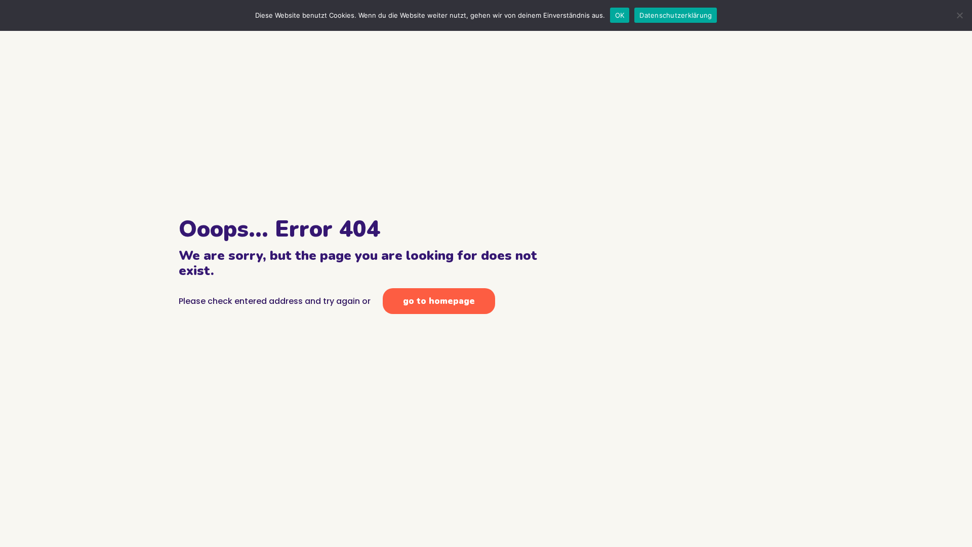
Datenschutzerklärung (675, 15)
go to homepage (439, 301)
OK (620, 15)
